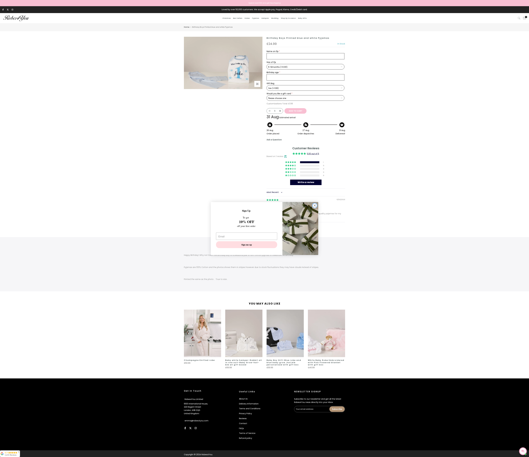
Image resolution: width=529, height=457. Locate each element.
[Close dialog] (314, 205)
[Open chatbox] (523, 451)
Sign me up (246, 244)
